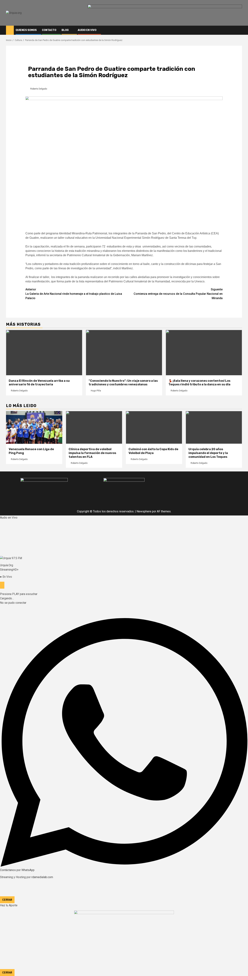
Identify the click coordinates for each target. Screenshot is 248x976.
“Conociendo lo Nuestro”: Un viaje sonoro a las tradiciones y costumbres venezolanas (123, 382)
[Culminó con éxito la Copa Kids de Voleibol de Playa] (154, 427)
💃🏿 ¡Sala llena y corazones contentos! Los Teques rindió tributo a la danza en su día (199, 382)
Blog (65, 30)
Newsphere (144, 511)
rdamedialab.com (42, 877)
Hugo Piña (96, 390)
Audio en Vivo (87, 30)
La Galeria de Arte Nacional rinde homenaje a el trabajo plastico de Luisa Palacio (73, 294)
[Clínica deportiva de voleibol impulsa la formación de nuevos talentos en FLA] (94, 427)
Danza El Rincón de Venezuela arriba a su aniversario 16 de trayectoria (39, 382)
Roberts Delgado (38, 89)
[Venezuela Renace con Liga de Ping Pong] (34, 427)
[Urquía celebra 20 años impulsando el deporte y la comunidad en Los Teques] (214, 427)
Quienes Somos (26, 30)
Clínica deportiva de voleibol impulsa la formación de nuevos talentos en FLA (92, 453)
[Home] (10, 30)
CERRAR (7, 899)
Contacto (49, 30)
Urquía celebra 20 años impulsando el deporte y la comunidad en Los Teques (208, 453)
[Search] (239, 30)
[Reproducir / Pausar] (2, 585)
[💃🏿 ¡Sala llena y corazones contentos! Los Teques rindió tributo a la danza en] (204, 352)
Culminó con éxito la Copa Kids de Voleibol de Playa (153, 451)
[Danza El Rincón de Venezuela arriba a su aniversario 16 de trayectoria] (44, 352)
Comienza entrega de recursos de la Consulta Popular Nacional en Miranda (178, 294)
